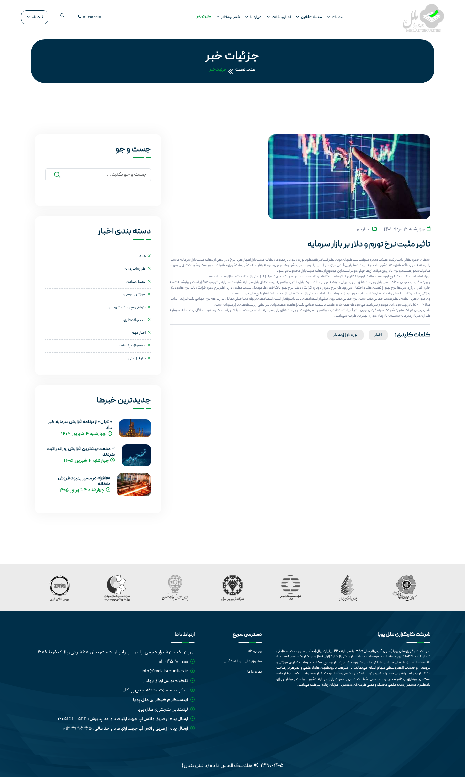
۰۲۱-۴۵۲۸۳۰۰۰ (92, 17)
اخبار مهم (362, 229)
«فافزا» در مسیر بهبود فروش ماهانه (84, 481)
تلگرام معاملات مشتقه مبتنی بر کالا (156, 690)
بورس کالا (255, 651)
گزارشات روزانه (135, 269)
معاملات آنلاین (311, 17)
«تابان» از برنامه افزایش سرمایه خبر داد (80, 425)
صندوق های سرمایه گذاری (243, 661)
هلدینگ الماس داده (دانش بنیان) (217, 766)
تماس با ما (254, 672)
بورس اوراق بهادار (345, 335)
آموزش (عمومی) (134, 294)
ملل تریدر (204, 16)
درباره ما (255, 17)
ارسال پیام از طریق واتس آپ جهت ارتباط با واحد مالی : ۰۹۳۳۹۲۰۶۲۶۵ (126, 728)
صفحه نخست (245, 70)
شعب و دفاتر (230, 17)
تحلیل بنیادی (136, 282)
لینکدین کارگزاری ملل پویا (163, 709)
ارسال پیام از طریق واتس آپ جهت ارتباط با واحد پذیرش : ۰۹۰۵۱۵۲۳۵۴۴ (123, 719)
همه (142, 256)
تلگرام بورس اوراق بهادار (166, 681)
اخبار (378, 335)
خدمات (337, 17)
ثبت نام (37, 17)
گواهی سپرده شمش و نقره (127, 307)
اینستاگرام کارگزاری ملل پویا (161, 700)
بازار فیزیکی (137, 358)
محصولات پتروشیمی (131, 345)
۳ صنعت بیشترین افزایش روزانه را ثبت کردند (81, 452)
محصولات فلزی (134, 320)
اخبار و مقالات (281, 17)
